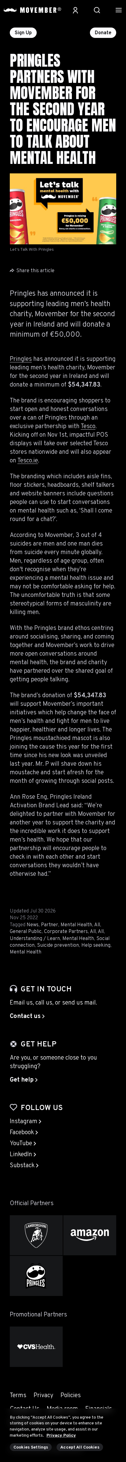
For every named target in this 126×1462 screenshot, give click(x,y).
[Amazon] (89, 1235)
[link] (27, 1016)
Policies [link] (71, 1396)
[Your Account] (75, 10)
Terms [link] (18, 1396)
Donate (103, 33)
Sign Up (23, 33)
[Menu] (118, 10)
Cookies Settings (30, 1447)
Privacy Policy (61, 1435)
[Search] (97, 10)
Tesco (88, 427)
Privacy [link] (43, 1396)
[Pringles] (36, 1276)
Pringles (21, 359)
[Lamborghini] (36, 1235)
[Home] (32, 10)
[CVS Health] (36, 1347)
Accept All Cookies (79, 1447)
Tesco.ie (27, 461)
